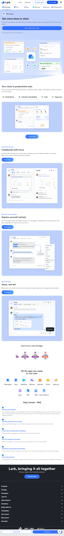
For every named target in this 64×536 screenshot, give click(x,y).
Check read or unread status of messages (14, 430)
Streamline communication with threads (13, 448)
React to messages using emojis (11, 439)
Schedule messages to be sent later (12, 421)
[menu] (32, 504)
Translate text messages (9, 409)
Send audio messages (8, 457)
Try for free (32, 476)
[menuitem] (32, 486)
